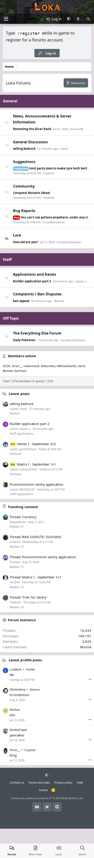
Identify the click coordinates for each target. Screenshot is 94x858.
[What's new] (78, 18)
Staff (7, 259)
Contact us (17, 782)
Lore (17, 235)
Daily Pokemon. (24, 340)
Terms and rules (39, 782)
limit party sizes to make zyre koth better (52, 168)
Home (43, 790)
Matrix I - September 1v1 (33, 464)
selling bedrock (24, 149)
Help (80, 782)
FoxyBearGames (54, 222)
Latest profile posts (25, 660)
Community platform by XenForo (47, 798)
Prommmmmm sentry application (36, 484)
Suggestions (24, 161)
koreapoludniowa (69, 242)
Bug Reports (24, 210)
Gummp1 (20, 371)
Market (14, 413)
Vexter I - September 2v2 (33, 443)
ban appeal (21, 301)
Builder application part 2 (32, 281)
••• (90, 679)
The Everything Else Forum (37, 333)
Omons (35, 689)
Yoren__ (17, 366)
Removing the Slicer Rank (32, 129)
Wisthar (15, 710)
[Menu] (6, 18)
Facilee (30, 669)
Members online (22, 356)
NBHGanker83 (66, 366)
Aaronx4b (76, 129)
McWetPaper (18, 730)
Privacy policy (63, 782)
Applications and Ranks (34, 274)
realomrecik (31, 366)
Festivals (15, 454)
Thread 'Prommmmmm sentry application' (43, 557)
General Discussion (30, 141)
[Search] (88, 18)
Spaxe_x (81, 281)
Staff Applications (21, 433)
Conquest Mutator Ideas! (31, 193)
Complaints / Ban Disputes (37, 294)
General (10, 101)
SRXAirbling (17, 689)
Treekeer (49, 198)
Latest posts (19, 393)
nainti (64, 149)
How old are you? (25, 242)
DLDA (6, 366)
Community (24, 186)
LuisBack (15, 669)
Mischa (85, 647)
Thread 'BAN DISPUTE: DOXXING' (36, 536)
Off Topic (11, 318)
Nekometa (48, 366)
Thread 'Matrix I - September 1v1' (36, 577)
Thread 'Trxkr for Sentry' (28, 597)
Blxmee (59, 301)
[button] (68, 18)
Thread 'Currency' (23, 517)
